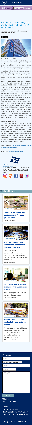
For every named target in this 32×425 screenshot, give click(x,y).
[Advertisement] (16, 16)
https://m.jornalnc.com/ (9, 166)
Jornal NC (5, 164)
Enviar (8, 395)
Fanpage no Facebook (16, 151)
